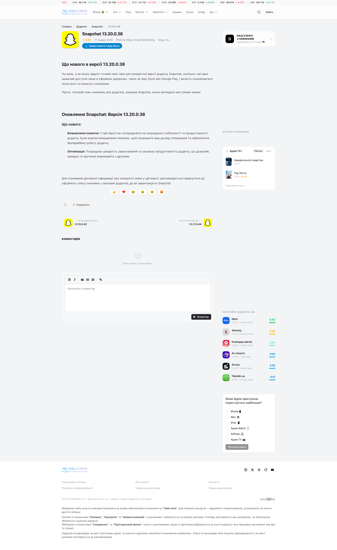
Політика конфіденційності (77, 488)
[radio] (227, 411)
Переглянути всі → (235, 185)
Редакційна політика (74, 482)
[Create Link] (100, 279)
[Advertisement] (249, 91)
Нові (268, 151)
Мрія (235, 318)
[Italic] (74, 279)
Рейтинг (258, 151)
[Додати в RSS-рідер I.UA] (267, 499)
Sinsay (236, 364)
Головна (66, 26)
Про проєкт (142, 482)
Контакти (214, 482)
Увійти (269, 12)
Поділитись (83, 204)
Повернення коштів (220, 488)
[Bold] (69, 279)
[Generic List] (87, 279)
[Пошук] (259, 12)
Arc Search (238, 353)
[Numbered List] (92, 279)
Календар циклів (242, 341)
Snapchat (97, 26)
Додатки (81, 26)
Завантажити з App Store (104, 45)
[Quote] (82, 279)
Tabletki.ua (238, 376)
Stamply (237, 330)
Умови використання (147, 488)
